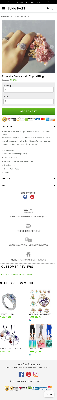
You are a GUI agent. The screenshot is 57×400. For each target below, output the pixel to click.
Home (3, 17)
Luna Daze (20, 381)
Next (48, 2)
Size (5, 96)
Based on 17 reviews (10, 275)
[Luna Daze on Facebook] (21, 376)
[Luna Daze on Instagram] (35, 376)
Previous (8, 2)
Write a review (25, 274)
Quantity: (7, 85)
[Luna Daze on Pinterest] (28, 376)
